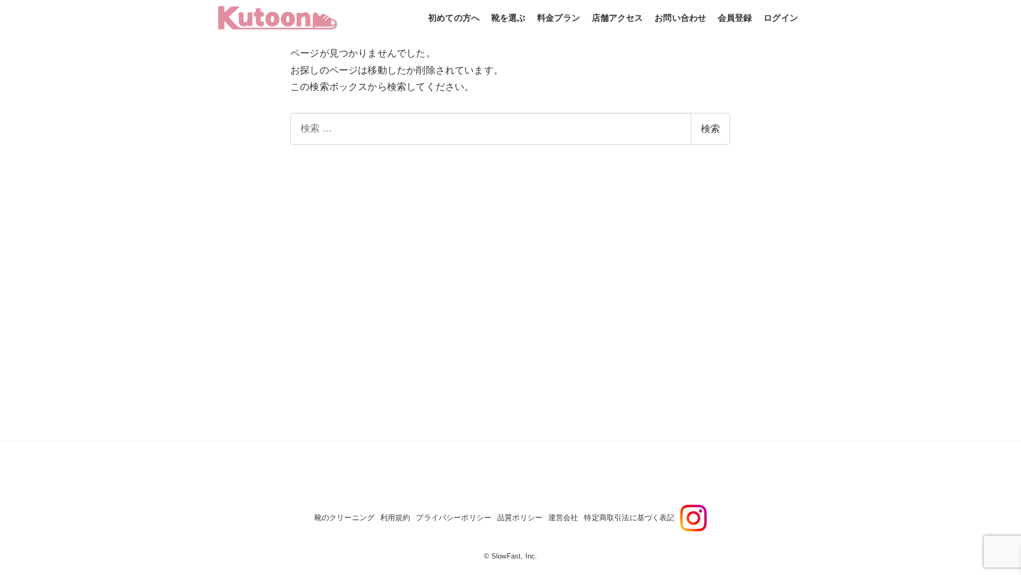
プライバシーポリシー (453, 517)
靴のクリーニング (344, 517)
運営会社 (563, 517)
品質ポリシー (519, 517)
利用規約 (395, 517)
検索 (710, 129)
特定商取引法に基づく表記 (629, 517)
